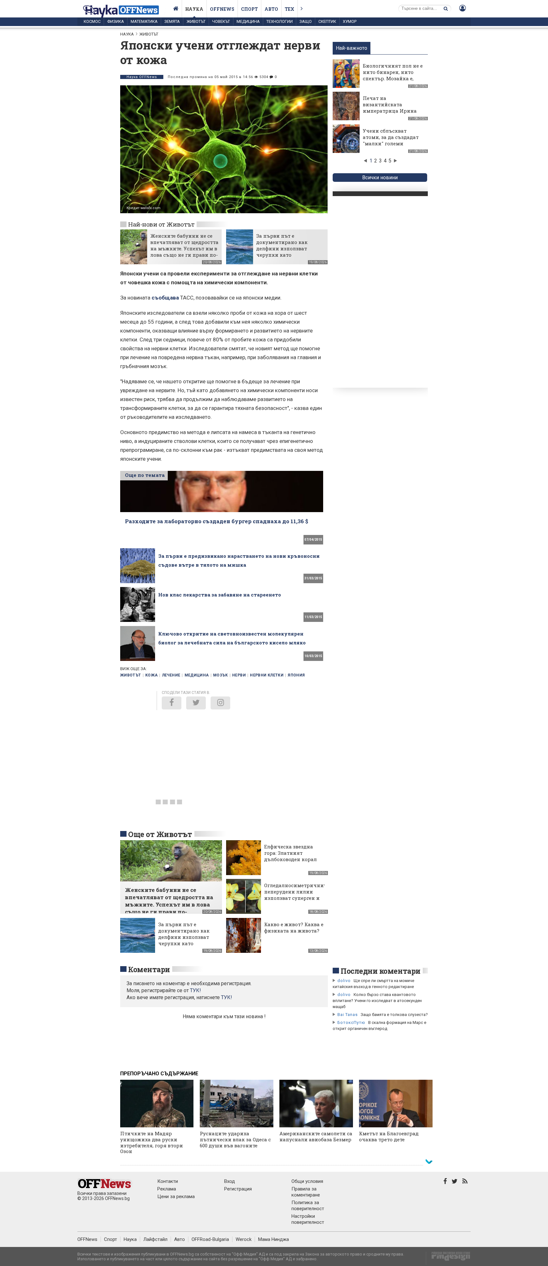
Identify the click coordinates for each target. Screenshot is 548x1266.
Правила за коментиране (305, 1192)
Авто (271, 9)
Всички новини (380, 178)
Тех (289, 9)
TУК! (195, 990)
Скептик (327, 21)
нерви (239, 675)
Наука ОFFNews (142, 77)
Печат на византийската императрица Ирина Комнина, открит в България (390, 111)
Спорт (249, 9)
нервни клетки (267, 675)
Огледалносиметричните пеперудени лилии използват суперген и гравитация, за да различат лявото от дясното (296, 901)
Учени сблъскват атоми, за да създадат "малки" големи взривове (391, 140)
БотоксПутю (351, 1022)
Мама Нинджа (273, 1239)
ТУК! (226, 997)
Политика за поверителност (307, 1205)
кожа (151, 675)
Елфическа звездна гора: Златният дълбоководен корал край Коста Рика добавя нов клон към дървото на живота (291, 862)
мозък (220, 675)
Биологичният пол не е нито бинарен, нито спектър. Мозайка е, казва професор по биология (393, 78)
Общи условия (307, 1181)
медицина (197, 675)
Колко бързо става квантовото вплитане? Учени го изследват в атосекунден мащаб (377, 1000)
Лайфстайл (155, 1239)
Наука (194, 9)
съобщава (165, 297)
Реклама (166, 1189)
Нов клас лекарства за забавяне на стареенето (219, 594)
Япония (296, 675)
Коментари (149, 969)
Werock (243, 1239)
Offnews (222, 9)
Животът (196, 21)
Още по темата (145, 475)
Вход (229, 1181)
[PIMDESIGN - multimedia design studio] (448, 1258)
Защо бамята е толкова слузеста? (394, 1014)
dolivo (344, 980)
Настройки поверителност (307, 1219)
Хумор (349, 21)
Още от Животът (160, 834)
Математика (144, 21)
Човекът (221, 21)
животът (130, 675)
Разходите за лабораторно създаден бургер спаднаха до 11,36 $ (216, 521)
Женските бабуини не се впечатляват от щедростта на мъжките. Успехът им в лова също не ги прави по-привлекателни (184, 248)
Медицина (248, 21)
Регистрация (238, 1189)
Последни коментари (381, 971)
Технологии (279, 21)
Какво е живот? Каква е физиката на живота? (293, 927)
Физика (115, 21)
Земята (172, 21)
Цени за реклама (176, 1196)
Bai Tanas (347, 1014)
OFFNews (87, 1239)
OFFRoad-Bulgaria (210, 1239)
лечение (171, 675)
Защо (305, 21)
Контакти (167, 1181)
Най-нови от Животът (161, 224)
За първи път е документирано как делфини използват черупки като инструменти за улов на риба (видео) (287, 252)
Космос (92, 21)
